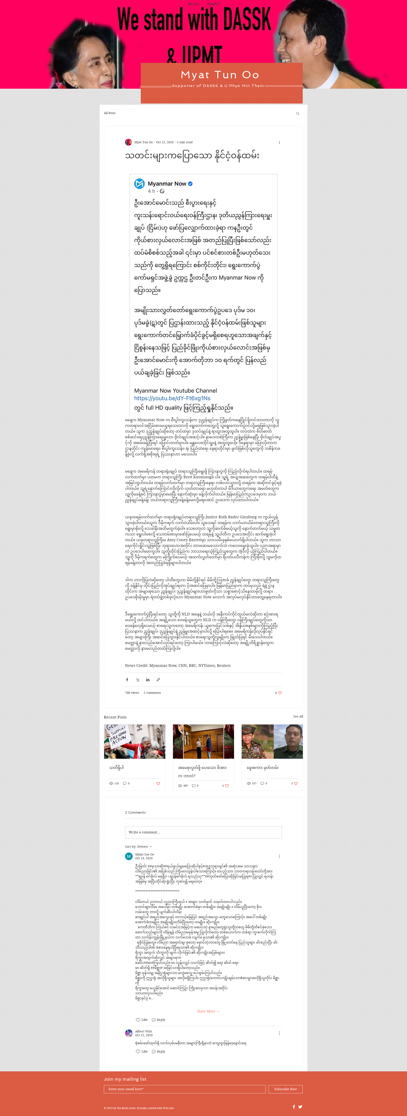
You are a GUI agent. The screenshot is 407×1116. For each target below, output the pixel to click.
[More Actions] (279, 856)
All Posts (110, 113)
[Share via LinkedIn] (148, 680)
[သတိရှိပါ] (134, 741)
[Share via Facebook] (127, 680)
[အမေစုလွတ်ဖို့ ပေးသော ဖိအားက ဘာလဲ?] (203, 741)
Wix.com (168, 1108)
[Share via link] (158, 680)
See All (298, 716)
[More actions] (279, 142)
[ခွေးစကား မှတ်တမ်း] (272, 741)
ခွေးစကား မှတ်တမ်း (263, 767)
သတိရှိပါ (116, 767)
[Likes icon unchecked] (138, 1019)
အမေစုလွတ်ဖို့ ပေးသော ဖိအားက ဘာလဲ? (202, 771)
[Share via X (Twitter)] (137, 680)
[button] (298, 113)
